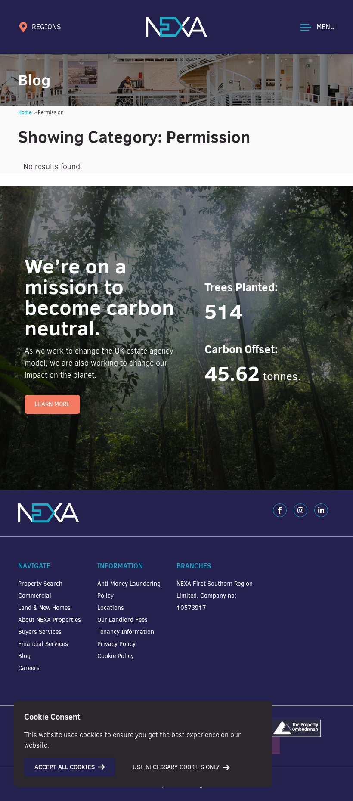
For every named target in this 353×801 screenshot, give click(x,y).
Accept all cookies (64, 767)
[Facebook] (280, 510)
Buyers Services (40, 632)
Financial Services (43, 644)
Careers (29, 668)
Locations (110, 608)
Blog (24, 656)
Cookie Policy (115, 656)
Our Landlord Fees (122, 620)
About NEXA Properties (49, 620)
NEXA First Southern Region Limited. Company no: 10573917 (214, 596)
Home (25, 112)
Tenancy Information (125, 632)
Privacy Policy (116, 644)
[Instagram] (300, 510)
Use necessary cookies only (176, 767)
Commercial (34, 596)
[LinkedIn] (321, 510)
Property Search (40, 584)
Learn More (52, 404)
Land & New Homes (44, 608)
